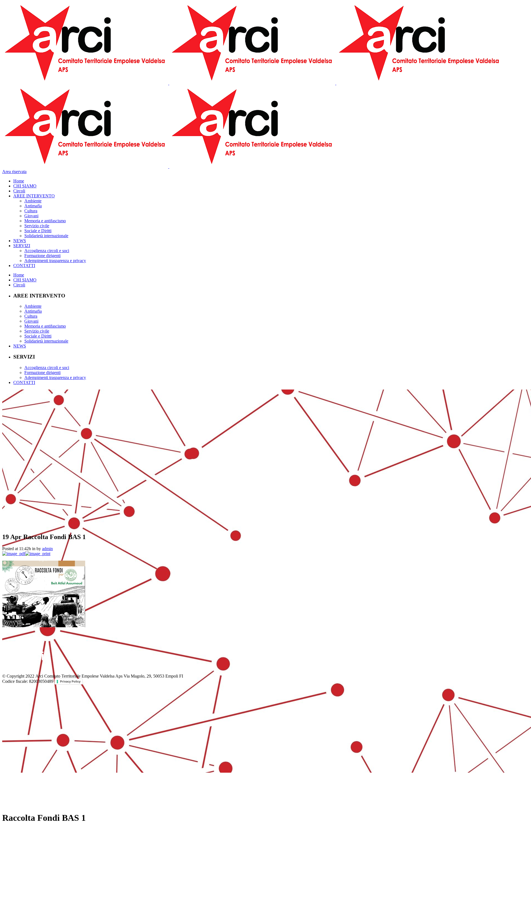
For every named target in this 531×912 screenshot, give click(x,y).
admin (47, 548)
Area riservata (14, 171)
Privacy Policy (70, 681)
